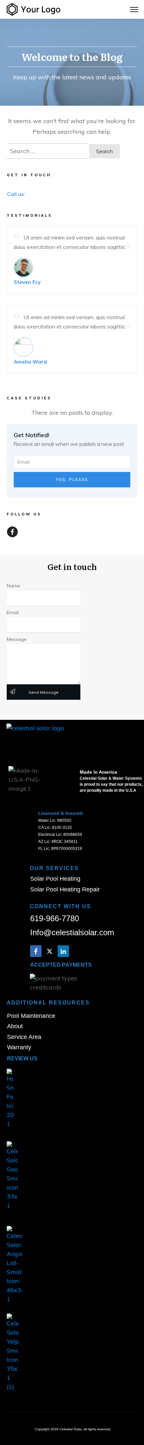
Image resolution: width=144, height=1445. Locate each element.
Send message (43, 692)
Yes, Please (72, 479)
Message (16, 639)
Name (13, 586)
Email (13, 612)
